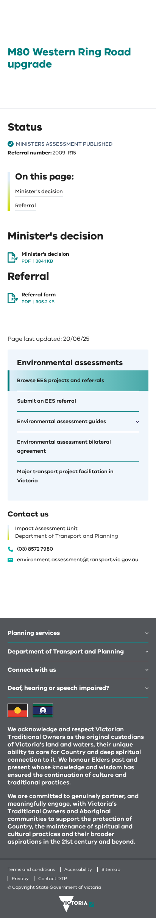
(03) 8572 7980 (35, 549)
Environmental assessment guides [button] (61, 421)
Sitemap (110, 869)
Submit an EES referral (46, 401)
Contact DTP (52, 878)
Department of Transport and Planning (66, 651)
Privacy (20, 878)
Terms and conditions (31, 869)
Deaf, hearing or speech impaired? (58, 688)
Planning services (34, 633)
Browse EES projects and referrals (60, 380)
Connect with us (32, 670)
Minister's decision (39, 191)
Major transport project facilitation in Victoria (65, 476)
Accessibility (78, 869)
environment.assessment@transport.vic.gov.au (78, 559)
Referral (25, 205)
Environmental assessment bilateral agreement (64, 446)
